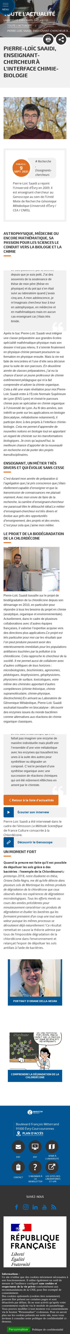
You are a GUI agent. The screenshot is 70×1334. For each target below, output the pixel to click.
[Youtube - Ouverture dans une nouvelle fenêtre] (44, 1209)
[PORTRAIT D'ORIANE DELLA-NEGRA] (35, 978)
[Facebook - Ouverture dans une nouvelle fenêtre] (16, 1209)
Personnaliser (18, 1329)
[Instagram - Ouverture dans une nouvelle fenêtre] (26, 1209)
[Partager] (61, 39)
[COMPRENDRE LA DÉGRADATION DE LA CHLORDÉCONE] (35, 1051)
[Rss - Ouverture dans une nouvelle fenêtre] (54, 1209)
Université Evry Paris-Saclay (23, 20)
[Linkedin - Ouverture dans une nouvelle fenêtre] (35, 1209)
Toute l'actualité (19, 25)
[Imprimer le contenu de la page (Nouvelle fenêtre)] (48, 39)
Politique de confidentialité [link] (47, 1329)
